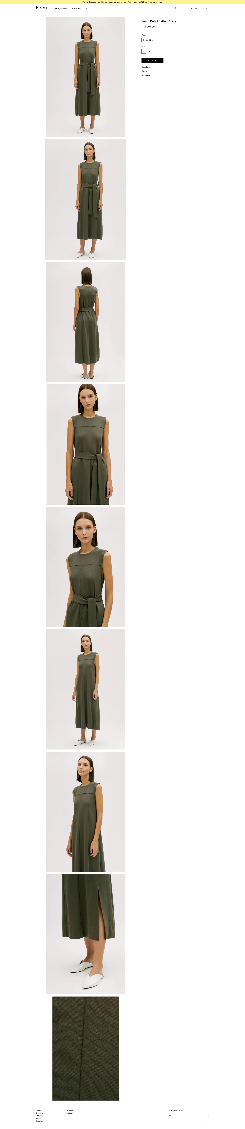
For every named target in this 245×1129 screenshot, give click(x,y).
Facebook (69, 1113)
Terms (38, 1118)
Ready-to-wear (61, 8)
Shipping (39, 1113)
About (88, 8)
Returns (39, 1116)
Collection (76, 8)
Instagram (69, 1110)
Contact (39, 1110)
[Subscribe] (207, 1115)
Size (143, 46)
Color (143, 35)
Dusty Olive (148, 40)
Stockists (39, 1121)
